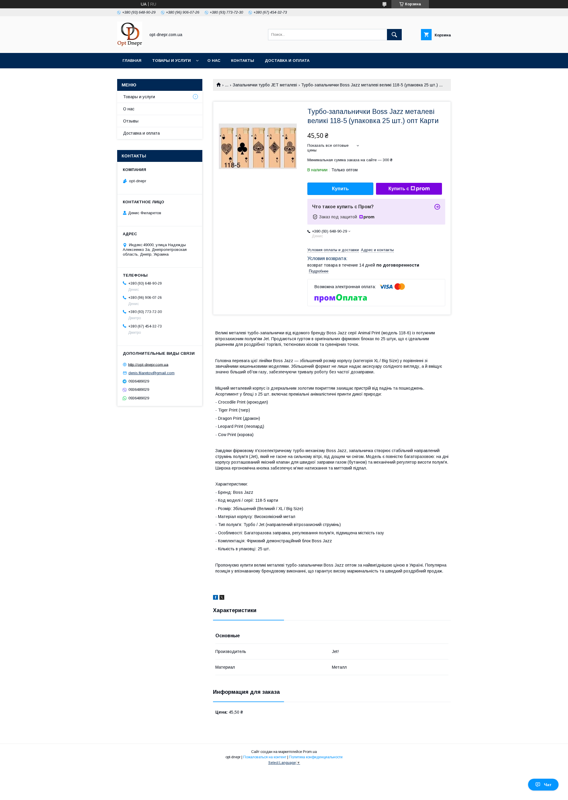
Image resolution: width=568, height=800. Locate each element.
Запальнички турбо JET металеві (265, 85)
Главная (131, 60)
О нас (213, 60)
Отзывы (130, 121)
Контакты (242, 60)
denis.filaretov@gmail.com (151, 373)
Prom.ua (310, 752)
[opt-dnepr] (129, 45)
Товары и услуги (171, 60)
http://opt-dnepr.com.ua (148, 364)
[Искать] (394, 34)
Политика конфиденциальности (316, 757)
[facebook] (215, 598)
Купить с (398, 188)
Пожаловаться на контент (264, 757)
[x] (222, 598)
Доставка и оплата (287, 60)
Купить (340, 188)
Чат (547, 784)
